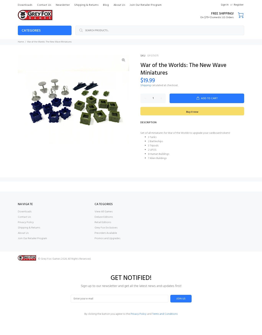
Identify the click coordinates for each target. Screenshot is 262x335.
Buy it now (192, 112)
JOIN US (181, 299)
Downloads (24, 211)
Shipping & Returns (29, 228)
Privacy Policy (26, 222)
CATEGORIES (31, 30)
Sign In (225, 5)
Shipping (145, 85)
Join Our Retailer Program (32, 238)
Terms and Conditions (165, 314)
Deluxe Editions (104, 217)
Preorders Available (106, 233)
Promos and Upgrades (107, 238)
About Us (23, 233)
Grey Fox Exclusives (106, 228)
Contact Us (24, 217)
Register (238, 5)
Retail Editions (103, 222)
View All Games (104, 211)
